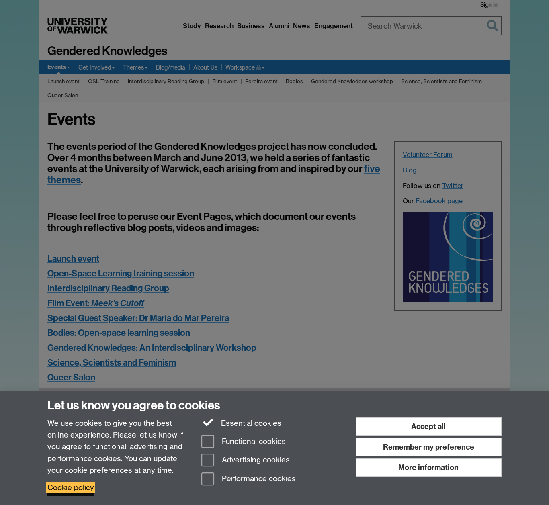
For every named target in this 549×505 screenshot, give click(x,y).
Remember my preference (428, 447)
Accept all (428, 426)
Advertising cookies (255, 460)
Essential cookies (250, 423)
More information (428, 467)
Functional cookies (253, 441)
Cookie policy (70, 487)
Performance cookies (258, 479)
